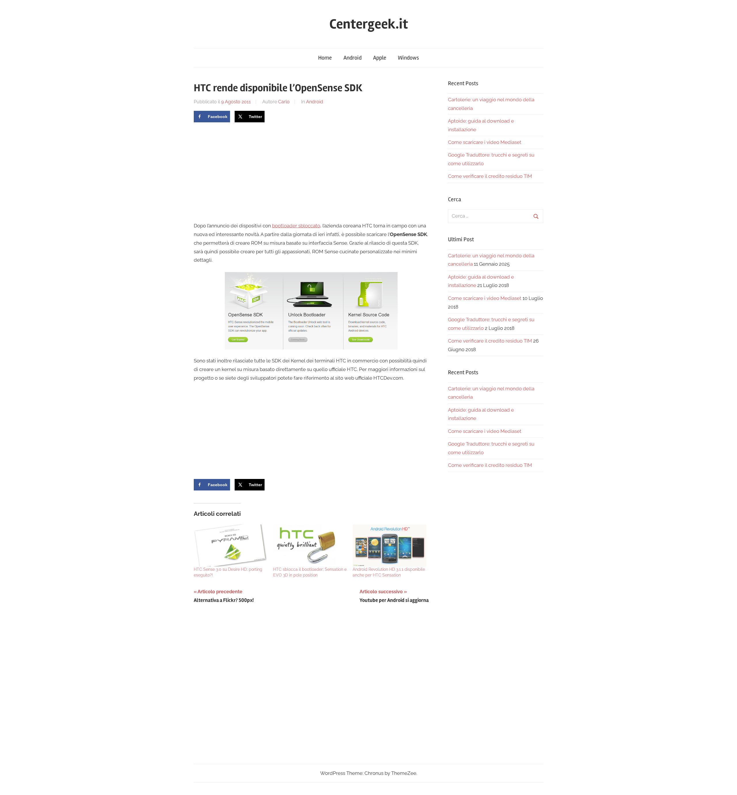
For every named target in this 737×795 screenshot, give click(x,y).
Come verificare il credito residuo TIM (490, 176)
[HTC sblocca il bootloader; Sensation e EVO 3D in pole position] (310, 545)
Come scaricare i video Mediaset (484, 142)
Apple (379, 57)
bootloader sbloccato (296, 226)
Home (325, 57)
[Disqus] (311, 689)
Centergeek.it (368, 24)
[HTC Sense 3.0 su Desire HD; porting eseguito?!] (230, 545)
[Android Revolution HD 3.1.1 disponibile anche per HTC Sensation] (389, 545)
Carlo (284, 101)
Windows (408, 57)
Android (352, 57)
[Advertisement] (242, 171)
